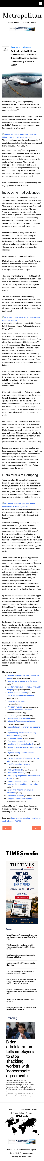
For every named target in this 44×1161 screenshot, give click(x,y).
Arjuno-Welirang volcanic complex (24, 457)
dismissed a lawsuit (16, 796)
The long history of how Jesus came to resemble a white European (20, 972)
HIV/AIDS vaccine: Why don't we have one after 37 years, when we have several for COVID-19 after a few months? (21, 981)
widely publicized (17, 537)
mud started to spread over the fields (22, 681)
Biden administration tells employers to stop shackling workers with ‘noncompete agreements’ (20, 1059)
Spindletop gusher (31, 404)
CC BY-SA (6, 329)
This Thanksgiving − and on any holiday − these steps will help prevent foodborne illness (21, 947)
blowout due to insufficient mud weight (17, 563)
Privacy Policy (18, 1113)
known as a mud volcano (30, 203)
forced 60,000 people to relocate (18, 176)
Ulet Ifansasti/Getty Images (19, 764)
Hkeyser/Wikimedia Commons (28, 326)
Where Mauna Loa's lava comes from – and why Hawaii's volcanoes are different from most (22, 937)
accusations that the (16, 773)
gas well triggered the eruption (20, 781)
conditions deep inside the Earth (26, 427)
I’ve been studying (31, 218)
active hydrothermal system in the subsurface (20, 601)
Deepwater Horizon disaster (19, 741)
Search (29, 1113)
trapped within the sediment (26, 342)
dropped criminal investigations (20, 798)
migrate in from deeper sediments (21, 721)
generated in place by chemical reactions (24, 727)
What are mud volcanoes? (21, 47)
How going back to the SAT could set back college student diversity (21, 1008)
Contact (11, 1109)
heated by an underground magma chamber (25, 747)
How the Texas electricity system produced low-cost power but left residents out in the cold (22, 991)
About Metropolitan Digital (26, 1109)
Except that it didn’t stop (11, 151)
